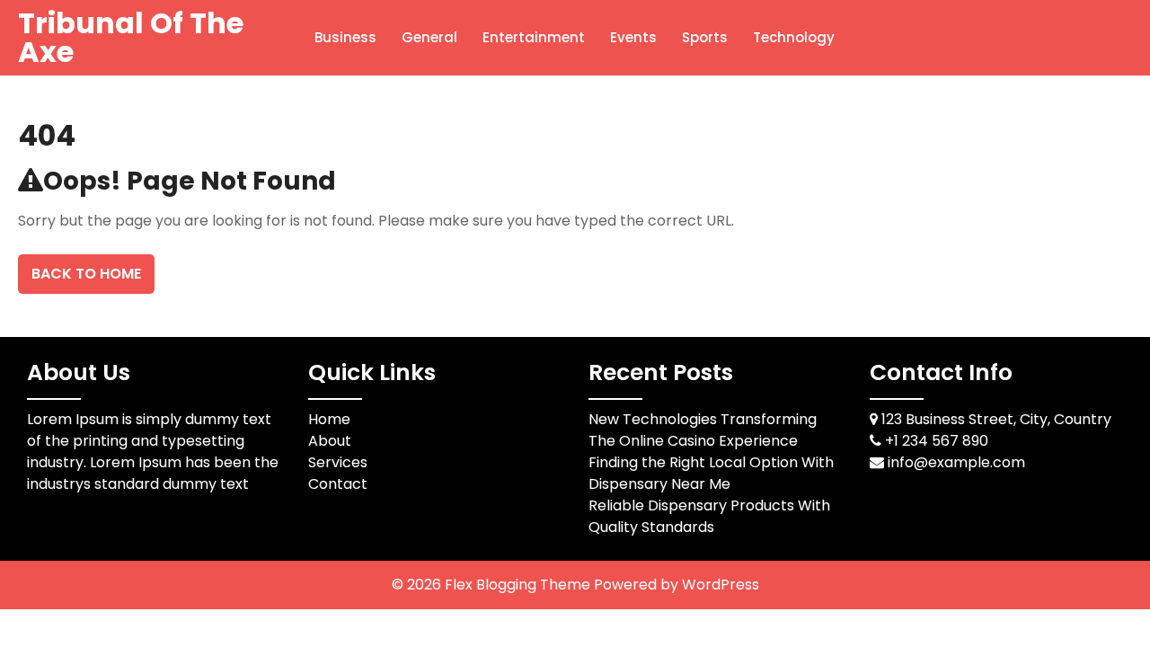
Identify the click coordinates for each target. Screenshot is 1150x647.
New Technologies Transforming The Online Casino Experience (702, 430)
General (429, 37)
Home (329, 419)
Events (633, 37)
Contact (337, 484)
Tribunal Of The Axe (130, 37)
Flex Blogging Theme (519, 584)
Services (337, 462)
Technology (794, 37)
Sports (705, 37)
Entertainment (533, 37)
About (329, 440)
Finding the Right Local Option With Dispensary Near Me (711, 473)
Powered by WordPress (676, 584)
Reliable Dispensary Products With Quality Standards (709, 516)
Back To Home (86, 273)
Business (345, 37)
